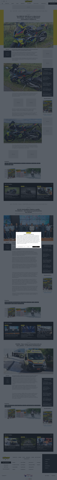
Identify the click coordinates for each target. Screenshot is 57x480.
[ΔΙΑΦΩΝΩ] (40, 233)
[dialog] (28, 240)
